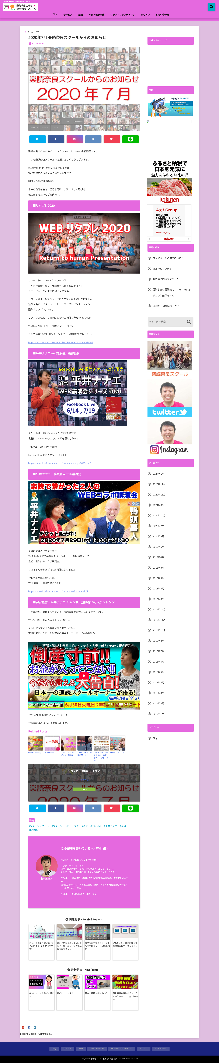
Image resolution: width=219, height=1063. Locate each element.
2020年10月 (159, 515)
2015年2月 (158, 703)
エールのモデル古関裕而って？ (84, 754)
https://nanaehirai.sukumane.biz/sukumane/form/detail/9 (58, 591)
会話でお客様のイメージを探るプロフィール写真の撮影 (97, 946)
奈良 (85, 826)
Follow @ (84, 780)
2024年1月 (158, 474)
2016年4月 (158, 589)
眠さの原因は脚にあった (96, 993)
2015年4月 (158, 682)
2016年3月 (158, 599)
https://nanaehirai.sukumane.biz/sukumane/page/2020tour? (59, 463)
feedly (85, 789)
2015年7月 (158, 651)
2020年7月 (158, 526)
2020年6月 (158, 536)
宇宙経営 (96, 826)
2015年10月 (159, 630)
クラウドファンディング (122, 15)
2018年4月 (158, 557)
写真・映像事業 (96, 15)
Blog (55, 14)
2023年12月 (159, 484)
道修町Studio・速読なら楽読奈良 (104, 1059)
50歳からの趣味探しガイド (167, 306)
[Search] (188, 322)
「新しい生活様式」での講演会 (67, 754)
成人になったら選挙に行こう (41, 995)
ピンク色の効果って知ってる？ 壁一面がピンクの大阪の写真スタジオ (69, 946)
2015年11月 (159, 620)
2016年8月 (158, 568)
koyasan (46, 878)
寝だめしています (65, 993)
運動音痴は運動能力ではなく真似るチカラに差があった (125, 996)
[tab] (23, 1027)
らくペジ (145, 15)
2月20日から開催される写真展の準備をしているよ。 (125, 944)
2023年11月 (159, 495)
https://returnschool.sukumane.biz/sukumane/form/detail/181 (60, 342)
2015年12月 (159, 609)
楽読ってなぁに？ (117, 753)
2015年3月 (158, 693)
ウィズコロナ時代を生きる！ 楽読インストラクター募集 (101, 757)
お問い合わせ (162, 15)
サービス (67, 15)
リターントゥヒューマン (66, 826)
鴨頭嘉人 (34, 830)
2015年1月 (158, 714)
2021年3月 (158, 505)
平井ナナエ (111, 826)
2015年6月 (158, 662)
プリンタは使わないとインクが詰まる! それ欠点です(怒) (41, 946)
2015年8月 (158, 641)
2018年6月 (158, 547)
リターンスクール (39, 826)
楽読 (80, 15)
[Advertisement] (170, 65)
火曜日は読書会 (34, 753)
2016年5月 (158, 578)
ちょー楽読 (49, 753)
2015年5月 (158, 672)
